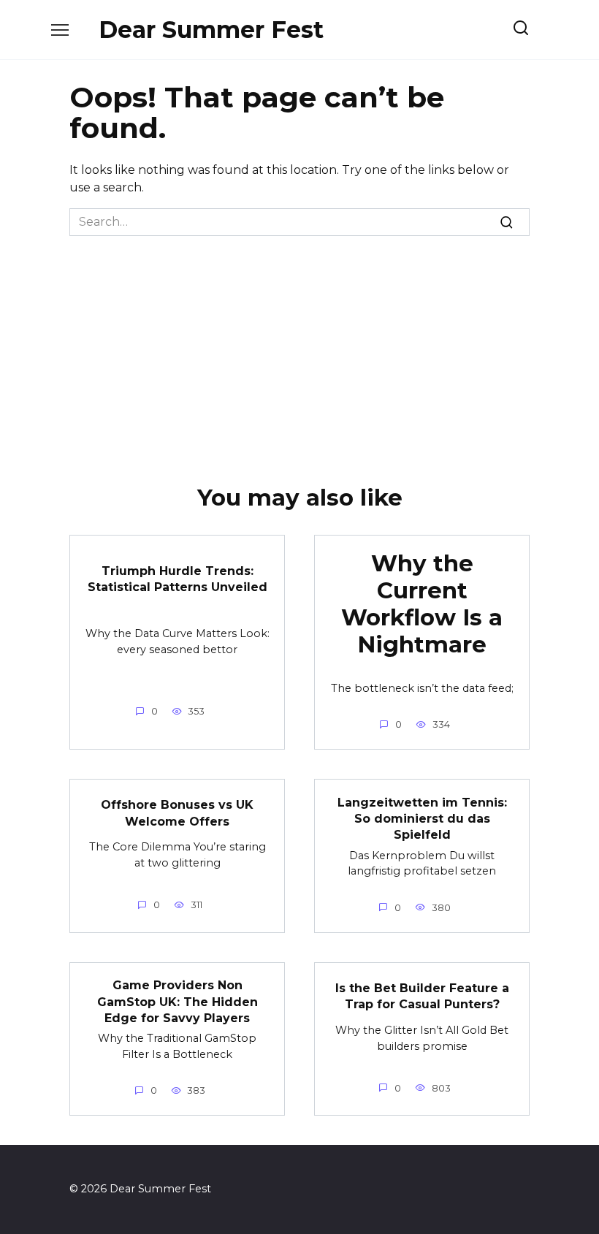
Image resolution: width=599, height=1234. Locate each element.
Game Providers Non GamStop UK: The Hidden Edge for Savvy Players (177, 1001)
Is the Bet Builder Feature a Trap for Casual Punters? (422, 995)
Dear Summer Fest (211, 29)
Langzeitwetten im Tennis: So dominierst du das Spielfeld (422, 818)
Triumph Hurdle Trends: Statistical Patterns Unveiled (177, 578)
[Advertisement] (299, 345)
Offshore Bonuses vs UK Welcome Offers (177, 813)
